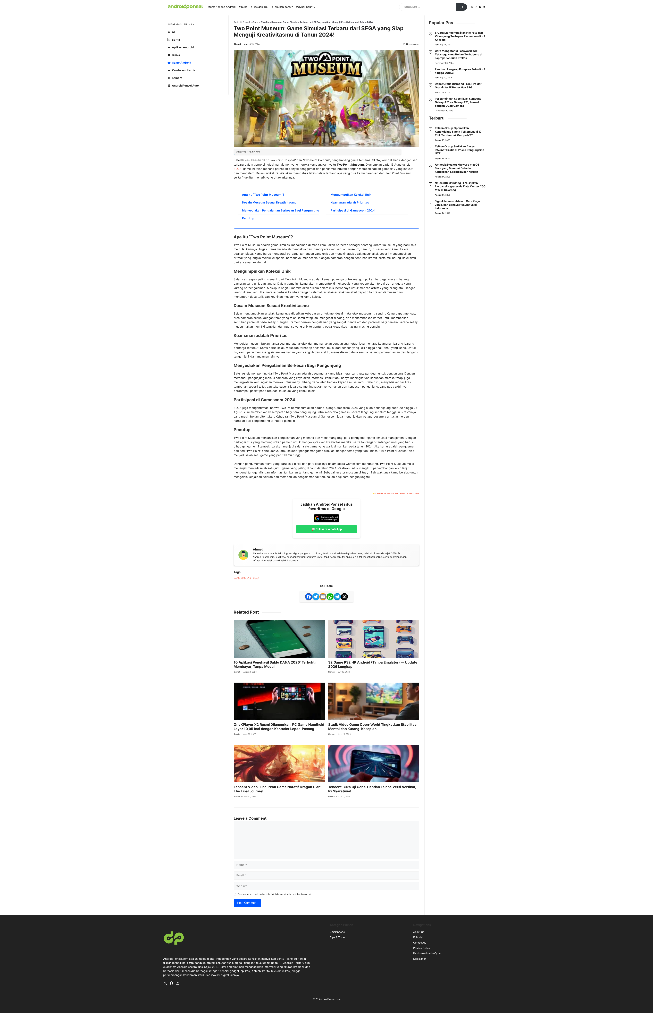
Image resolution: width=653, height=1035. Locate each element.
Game (255, 22)
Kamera (177, 78)
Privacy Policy (421, 948)
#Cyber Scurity (305, 7)
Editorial (418, 937)
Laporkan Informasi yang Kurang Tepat (397, 493)
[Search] (461, 7)
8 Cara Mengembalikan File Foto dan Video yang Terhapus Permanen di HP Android (460, 36)
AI (173, 32)
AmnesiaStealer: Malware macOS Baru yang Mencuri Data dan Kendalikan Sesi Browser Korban (457, 168)
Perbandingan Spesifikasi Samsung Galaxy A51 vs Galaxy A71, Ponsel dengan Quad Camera (458, 102)
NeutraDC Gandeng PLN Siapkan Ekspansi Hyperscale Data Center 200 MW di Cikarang (460, 186)
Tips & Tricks (338, 937)
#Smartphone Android (222, 7)
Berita (176, 39)
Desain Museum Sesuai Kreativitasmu (269, 202)
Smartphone (337, 932)
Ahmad (237, 44)
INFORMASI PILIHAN (181, 24)
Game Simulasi (242, 577)
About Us (418, 932)
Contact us (419, 942)
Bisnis (176, 55)
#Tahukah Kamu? (282, 7)
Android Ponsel (242, 22)
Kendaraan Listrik (183, 70)
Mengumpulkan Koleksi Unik (351, 194)
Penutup (248, 218)
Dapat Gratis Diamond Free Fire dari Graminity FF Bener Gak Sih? (458, 85)
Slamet (237, 672)
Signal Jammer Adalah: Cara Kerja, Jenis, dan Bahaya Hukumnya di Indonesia (457, 204)
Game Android (181, 62)
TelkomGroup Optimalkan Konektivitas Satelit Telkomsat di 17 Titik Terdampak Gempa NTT (458, 131)
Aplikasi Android (183, 47)
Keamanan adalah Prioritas (350, 202)
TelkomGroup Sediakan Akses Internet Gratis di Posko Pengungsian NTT (459, 150)
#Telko (243, 7)
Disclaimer (419, 958)
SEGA (237, 169)
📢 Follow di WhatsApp (326, 529)
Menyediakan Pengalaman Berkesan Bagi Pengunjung (280, 210)
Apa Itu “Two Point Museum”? (263, 194)
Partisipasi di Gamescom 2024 (353, 210)
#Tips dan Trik (259, 7)
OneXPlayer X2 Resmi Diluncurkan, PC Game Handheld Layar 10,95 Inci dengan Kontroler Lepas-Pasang (279, 727)
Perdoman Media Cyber (427, 953)
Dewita (237, 734)
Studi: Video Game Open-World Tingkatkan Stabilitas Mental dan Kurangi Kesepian (372, 727)
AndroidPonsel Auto (185, 85)
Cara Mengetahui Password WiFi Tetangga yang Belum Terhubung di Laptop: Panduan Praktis (458, 54)
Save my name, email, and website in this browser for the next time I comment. (275, 894)
